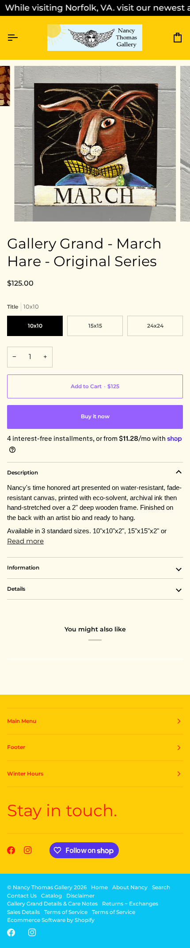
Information (23, 567)
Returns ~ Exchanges (130, 903)
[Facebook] (11, 850)
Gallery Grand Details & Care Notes (52, 903)
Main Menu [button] (21, 721)
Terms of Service (65, 912)
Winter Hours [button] (25, 773)
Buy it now (95, 416)
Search (161, 887)
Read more (25, 541)
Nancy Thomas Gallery (42, 887)
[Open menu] (20, 38)
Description (22, 472)
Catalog (51, 895)
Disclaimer (80, 895)
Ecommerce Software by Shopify (51, 920)
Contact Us (22, 895)
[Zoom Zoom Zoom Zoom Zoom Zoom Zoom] (95, 143)
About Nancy (130, 887)
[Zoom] (30, 205)
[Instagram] (28, 850)
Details (16, 588)
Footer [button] (16, 747)
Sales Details (23, 912)
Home (99, 887)
